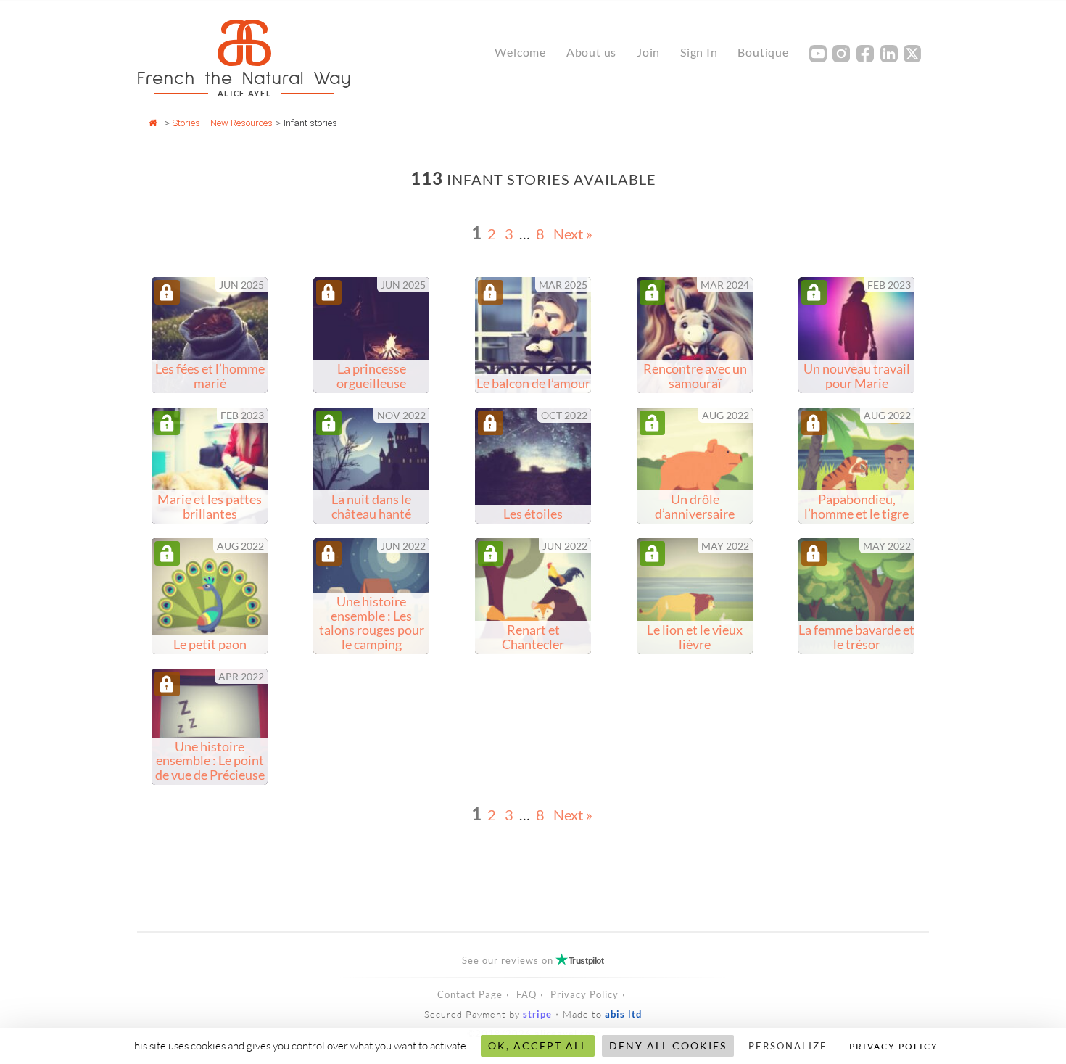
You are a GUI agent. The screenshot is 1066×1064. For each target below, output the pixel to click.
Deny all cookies (668, 1045)
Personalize (787, 1046)
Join (648, 52)
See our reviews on (532, 960)
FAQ (526, 994)
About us (591, 52)
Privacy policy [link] (893, 1046)
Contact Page (470, 994)
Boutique (762, 52)
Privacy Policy (584, 994)
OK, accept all (537, 1045)
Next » (572, 233)
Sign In (699, 52)
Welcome (520, 52)
